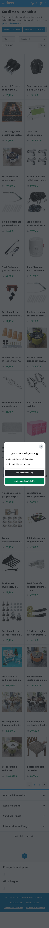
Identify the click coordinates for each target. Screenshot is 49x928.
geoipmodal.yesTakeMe (24, 481)
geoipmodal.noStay (24, 473)
